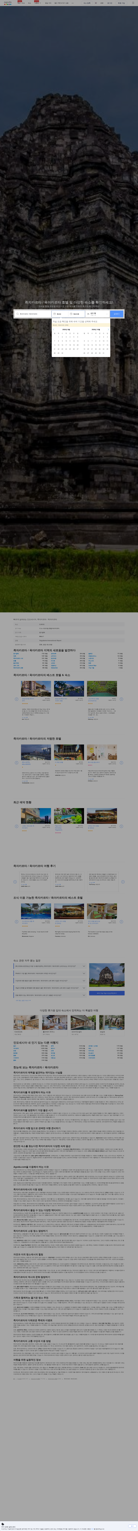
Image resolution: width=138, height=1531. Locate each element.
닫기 (132, 1526)
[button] (54, 329)
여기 (92, 1529)
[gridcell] (58, 337)
